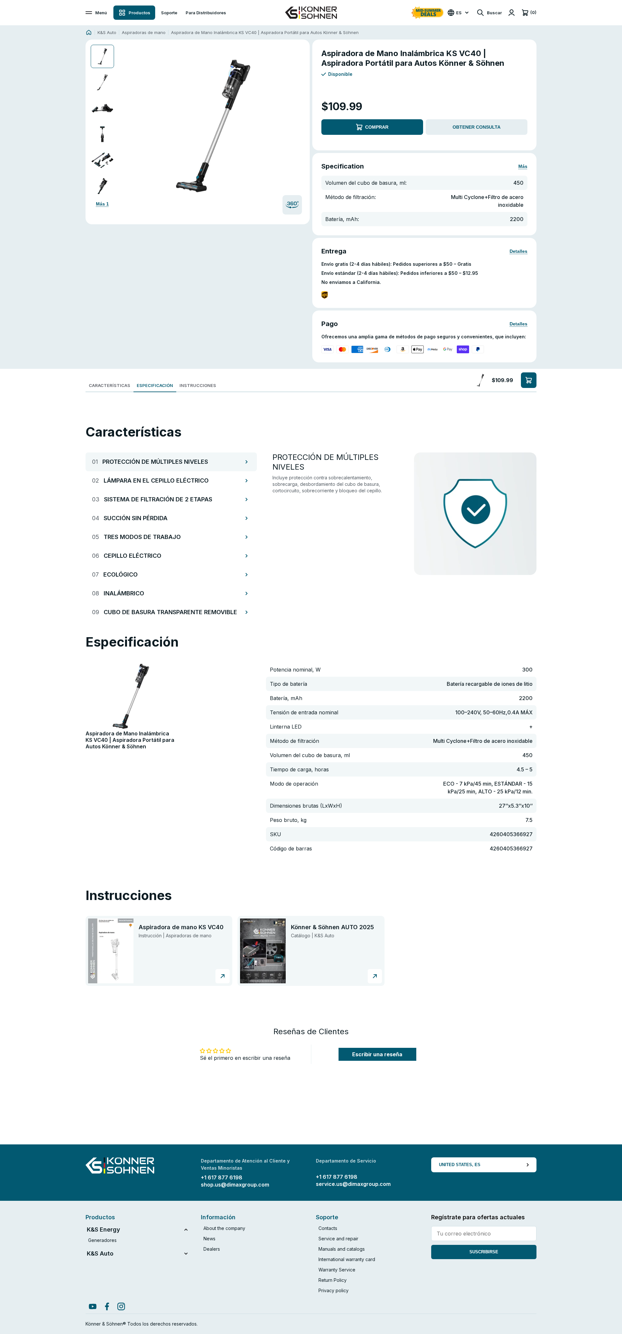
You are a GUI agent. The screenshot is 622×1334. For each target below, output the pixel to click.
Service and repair (338, 1238)
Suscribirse (483, 1251)
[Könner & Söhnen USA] (311, 12)
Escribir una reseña (377, 1054)
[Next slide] (298, 126)
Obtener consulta (477, 127)
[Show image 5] (102, 160)
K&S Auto (107, 32)
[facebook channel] (107, 1306)
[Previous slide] (127, 126)
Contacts (327, 1228)
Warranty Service (336, 1269)
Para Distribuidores (206, 12)
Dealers (211, 1249)
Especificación (155, 385)
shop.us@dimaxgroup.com (235, 1184)
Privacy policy (333, 1290)
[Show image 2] (102, 82)
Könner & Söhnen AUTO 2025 (332, 927)
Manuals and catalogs (341, 1249)
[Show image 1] (102, 56)
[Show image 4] (102, 134)
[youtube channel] (93, 1306)
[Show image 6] (102, 186)
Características (109, 385)
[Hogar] (89, 32)
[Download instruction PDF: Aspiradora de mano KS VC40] (222, 976)
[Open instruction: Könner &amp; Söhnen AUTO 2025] (262, 951)
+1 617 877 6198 (221, 1177)
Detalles (518, 251)
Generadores (102, 1240)
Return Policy (332, 1280)
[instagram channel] (121, 1306)
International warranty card (346, 1259)
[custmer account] (511, 13)
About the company (224, 1228)
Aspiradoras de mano (144, 32)
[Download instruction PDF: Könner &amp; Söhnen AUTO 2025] (375, 976)
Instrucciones (197, 385)
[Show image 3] (102, 108)
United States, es (459, 1164)
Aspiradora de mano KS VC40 (181, 927)
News (209, 1238)
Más (522, 166)
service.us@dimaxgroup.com (353, 1184)
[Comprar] (528, 380)
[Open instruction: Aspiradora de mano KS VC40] (110, 951)
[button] (213, 126)
